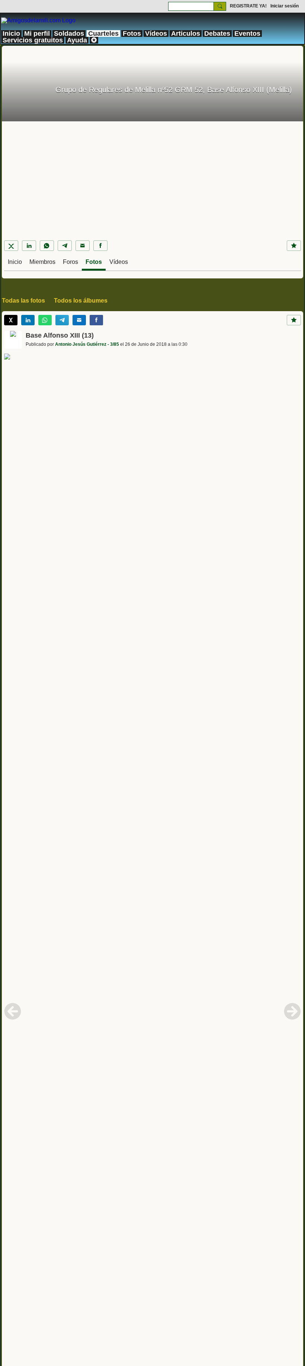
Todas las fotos (23, 300)
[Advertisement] (152, 177)
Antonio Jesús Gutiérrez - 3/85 (87, 344)
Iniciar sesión (284, 6)
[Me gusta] (294, 245)
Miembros (42, 262)
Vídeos (118, 262)
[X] (11, 245)
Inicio (15, 262)
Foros (70, 262)
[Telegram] (65, 245)
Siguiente (292, 1011)
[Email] (83, 245)
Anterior (12, 1011)
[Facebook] (100, 245)
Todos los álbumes (80, 300)
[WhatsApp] (47, 245)
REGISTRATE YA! (248, 6)
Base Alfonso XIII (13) (60, 335)
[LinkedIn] (29, 245)
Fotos (94, 262)
